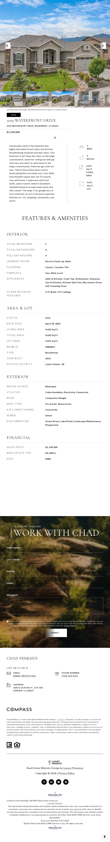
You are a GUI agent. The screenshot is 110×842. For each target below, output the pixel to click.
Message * (13, 595)
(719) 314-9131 (70, 676)
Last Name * (14, 559)
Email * (11, 583)
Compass (61, 719)
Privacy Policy (70, 626)
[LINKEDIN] (51, 782)
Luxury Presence (73, 768)
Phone (11, 571)
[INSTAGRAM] (44, 782)
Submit (55, 633)
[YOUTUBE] (58, 782)
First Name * (14, 547)
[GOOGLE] (66, 782)
